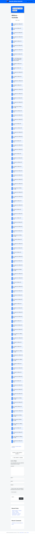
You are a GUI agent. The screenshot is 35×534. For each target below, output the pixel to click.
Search (21, 498)
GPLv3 (28, 532)
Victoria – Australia (15, 511)
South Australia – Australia (16, 513)
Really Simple (22, 532)
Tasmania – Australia (15, 512)
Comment (12, 466)
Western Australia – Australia (16, 510)
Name (12, 477)
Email (12, 481)
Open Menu (30, 1)
